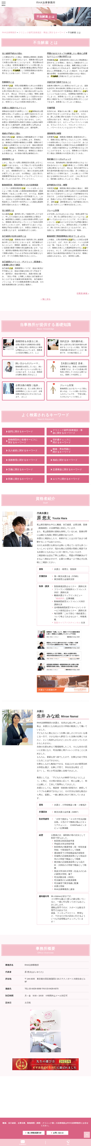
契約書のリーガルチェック (59, 159)
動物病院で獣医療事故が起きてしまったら (66, 236)
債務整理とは (8, 159)
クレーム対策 (53, 210)
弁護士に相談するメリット (14, 108)
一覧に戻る (46, 299)
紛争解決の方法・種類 (57, 185)
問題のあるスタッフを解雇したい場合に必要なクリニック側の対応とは (67, 55)
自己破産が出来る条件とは (14, 236)
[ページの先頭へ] (87, 1135)
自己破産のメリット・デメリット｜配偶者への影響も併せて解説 (22, 263)
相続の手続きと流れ (11, 133)
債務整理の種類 (54, 133)
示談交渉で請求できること (59, 82)
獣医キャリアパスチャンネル (67, 623)
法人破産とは (8, 210)
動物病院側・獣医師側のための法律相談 (20, 185)
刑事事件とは (8, 82)
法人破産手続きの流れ (12, 53)
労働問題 (51, 108)
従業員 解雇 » (83, 293)
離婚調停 (60, 598)
